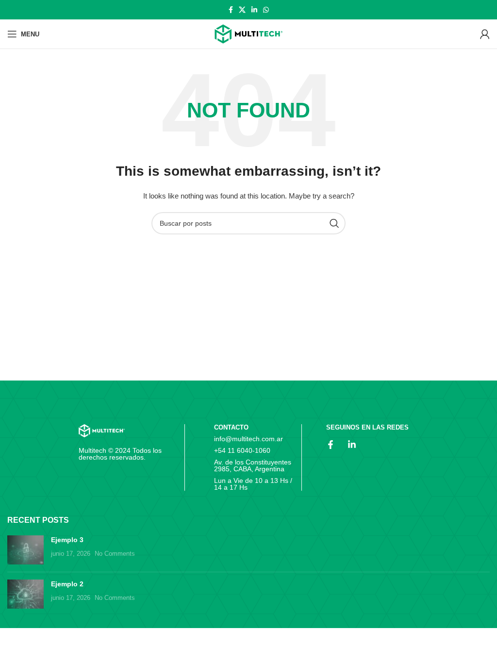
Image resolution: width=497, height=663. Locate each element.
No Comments (115, 553)
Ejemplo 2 (67, 584)
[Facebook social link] (231, 9)
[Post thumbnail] (25, 549)
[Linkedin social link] (254, 9)
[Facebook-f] (330, 444)
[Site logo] (248, 34)
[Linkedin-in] (352, 444)
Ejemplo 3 (67, 540)
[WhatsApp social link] (266, 9)
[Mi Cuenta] (485, 34)
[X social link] (242, 9)
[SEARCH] (334, 223)
